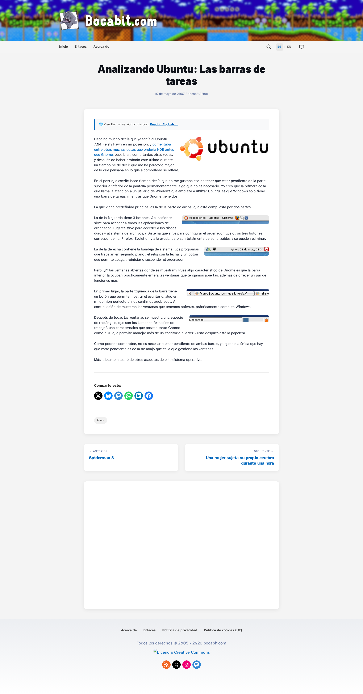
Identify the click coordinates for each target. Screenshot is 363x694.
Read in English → (164, 124)
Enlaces (81, 46)
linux (204, 94)
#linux (100, 420)
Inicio (63, 46)
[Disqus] (181, 543)
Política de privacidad (179, 630)
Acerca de (101, 46)
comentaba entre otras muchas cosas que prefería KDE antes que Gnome (134, 150)
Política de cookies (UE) (223, 630)
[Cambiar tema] (301, 47)
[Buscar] (268, 47)
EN (289, 47)
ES (279, 47)
